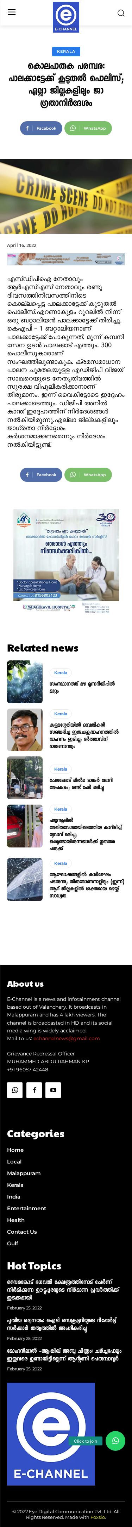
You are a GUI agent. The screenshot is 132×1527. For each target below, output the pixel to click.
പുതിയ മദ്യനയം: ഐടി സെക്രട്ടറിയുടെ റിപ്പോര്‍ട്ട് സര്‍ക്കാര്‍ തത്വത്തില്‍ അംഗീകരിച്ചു (61, 1325)
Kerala (66, 51)
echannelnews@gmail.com (66, 1038)
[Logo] (66, 17)
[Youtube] (53, 1090)
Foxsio (97, 1517)
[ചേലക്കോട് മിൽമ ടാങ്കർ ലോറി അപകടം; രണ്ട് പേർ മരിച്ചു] (25, 777)
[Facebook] (34, 1090)
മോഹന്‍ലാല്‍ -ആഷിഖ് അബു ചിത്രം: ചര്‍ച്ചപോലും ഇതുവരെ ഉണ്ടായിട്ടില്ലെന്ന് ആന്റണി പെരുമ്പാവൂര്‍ (64, 1355)
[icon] (15, 1108)
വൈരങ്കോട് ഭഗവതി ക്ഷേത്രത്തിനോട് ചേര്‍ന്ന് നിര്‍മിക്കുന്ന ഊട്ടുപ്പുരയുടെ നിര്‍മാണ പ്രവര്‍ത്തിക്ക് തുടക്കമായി (63, 1290)
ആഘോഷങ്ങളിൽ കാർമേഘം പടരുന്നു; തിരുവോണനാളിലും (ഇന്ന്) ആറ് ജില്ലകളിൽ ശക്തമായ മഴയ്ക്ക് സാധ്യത (87, 886)
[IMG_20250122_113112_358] (66, 271)
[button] (115, 1441)
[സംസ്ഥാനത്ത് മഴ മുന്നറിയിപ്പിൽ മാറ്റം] (25, 681)
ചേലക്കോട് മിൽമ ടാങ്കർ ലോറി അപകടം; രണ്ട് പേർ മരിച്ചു (81, 784)
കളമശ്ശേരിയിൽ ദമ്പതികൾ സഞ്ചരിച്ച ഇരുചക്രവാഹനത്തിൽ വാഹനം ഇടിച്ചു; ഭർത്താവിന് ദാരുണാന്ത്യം (84, 736)
